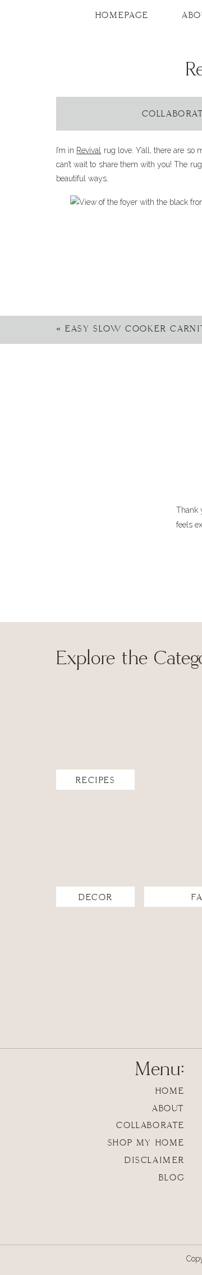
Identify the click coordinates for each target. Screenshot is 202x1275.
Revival (88, 150)
